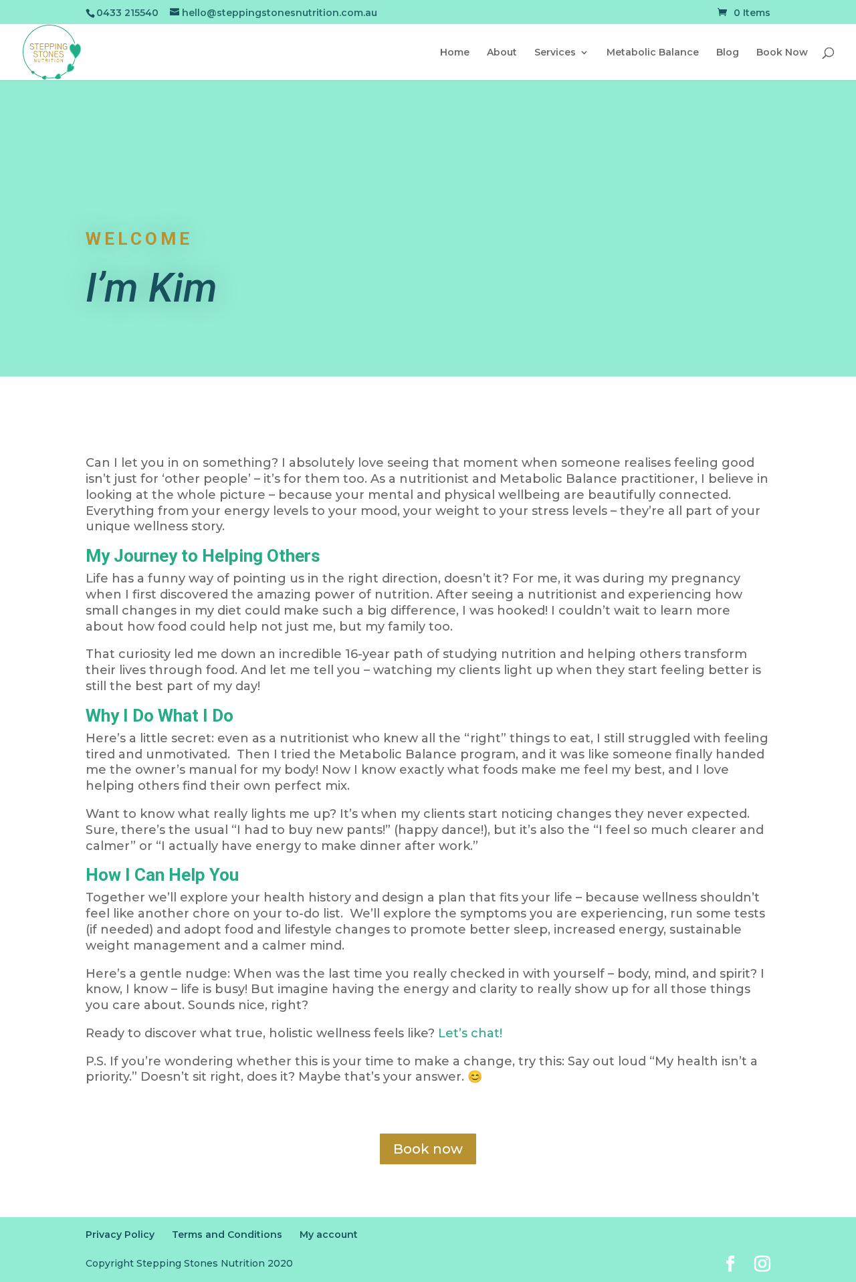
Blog (727, 52)
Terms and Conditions (227, 1234)
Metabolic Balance (653, 52)
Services (555, 52)
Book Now (782, 52)
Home (454, 52)
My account (329, 1234)
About (502, 52)
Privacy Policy (120, 1234)
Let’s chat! (470, 1033)
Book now (428, 1149)
